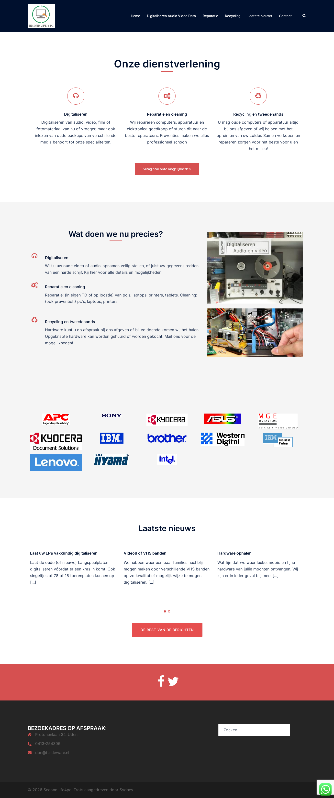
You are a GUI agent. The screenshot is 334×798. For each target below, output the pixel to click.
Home (135, 16)
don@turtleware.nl (52, 752)
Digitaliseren (76, 114)
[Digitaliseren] (75, 96)
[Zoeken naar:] (254, 730)
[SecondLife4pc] (41, 15)
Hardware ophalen (234, 553)
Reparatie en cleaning (167, 114)
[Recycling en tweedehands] (258, 96)
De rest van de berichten (167, 630)
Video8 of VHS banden (145, 553)
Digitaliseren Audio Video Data (171, 16)
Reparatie (210, 16)
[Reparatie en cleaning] (167, 96)
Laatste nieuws (259, 16)
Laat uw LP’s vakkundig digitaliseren (64, 553)
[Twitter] (173, 681)
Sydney (126, 789)
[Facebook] (161, 681)
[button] (304, 16)
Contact (285, 16)
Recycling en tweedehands (258, 114)
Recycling (233, 16)
